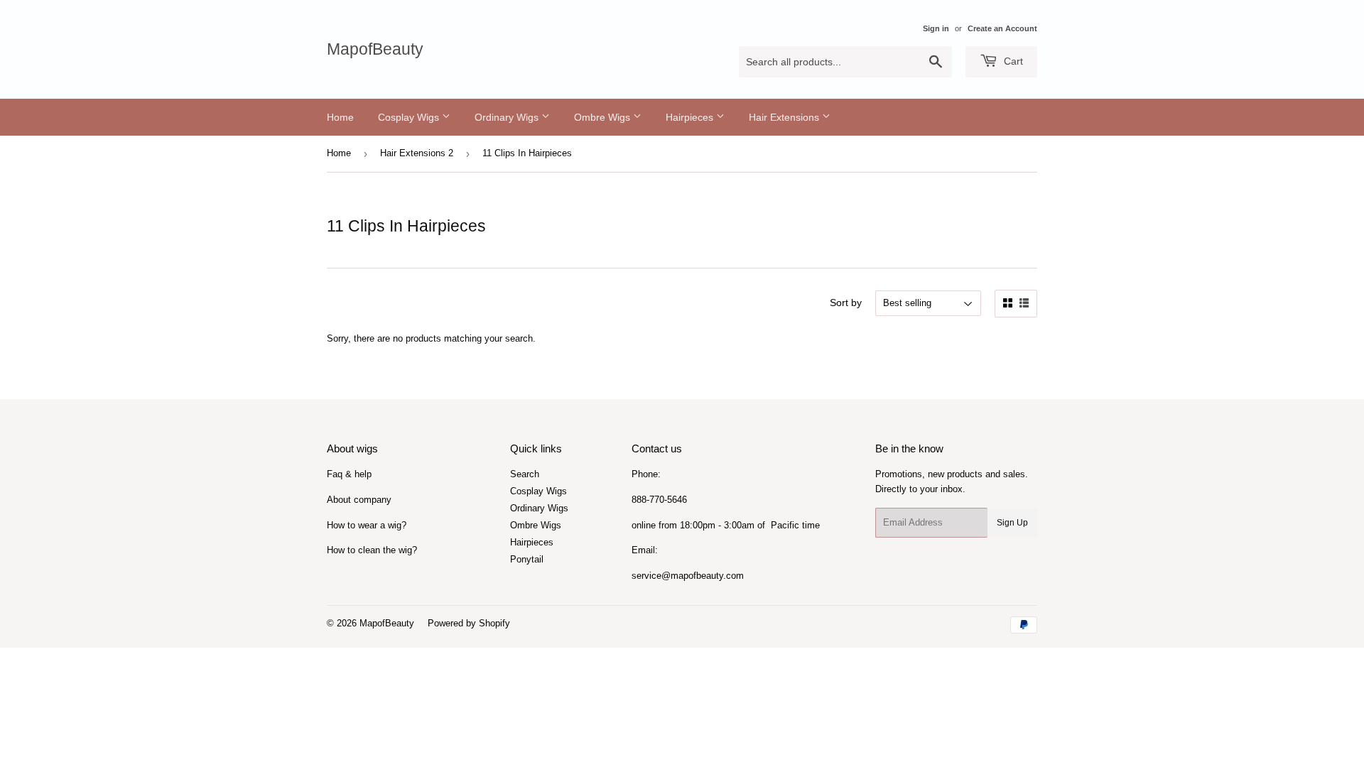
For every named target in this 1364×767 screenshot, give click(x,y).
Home (340, 117)
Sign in (936, 28)
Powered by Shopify (469, 623)
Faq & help (349, 474)
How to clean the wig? (372, 550)
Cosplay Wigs (410, 117)
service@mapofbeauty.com (688, 575)
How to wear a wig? (366, 525)
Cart (1012, 61)
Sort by (846, 302)
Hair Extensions (785, 117)
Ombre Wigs (603, 117)
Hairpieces (691, 117)
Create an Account (1002, 28)
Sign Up (1012, 523)
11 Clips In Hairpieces (527, 153)
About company (359, 499)
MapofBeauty (375, 49)
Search (524, 474)
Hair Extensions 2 (416, 153)
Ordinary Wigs (508, 117)
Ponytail (526, 559)
